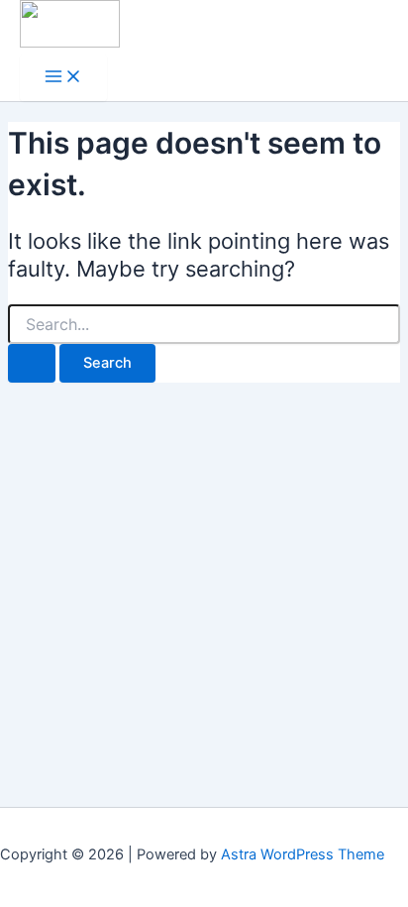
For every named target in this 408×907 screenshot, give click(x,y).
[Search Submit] (31, 363)
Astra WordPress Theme (302, 854)
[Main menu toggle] (63, 78)
